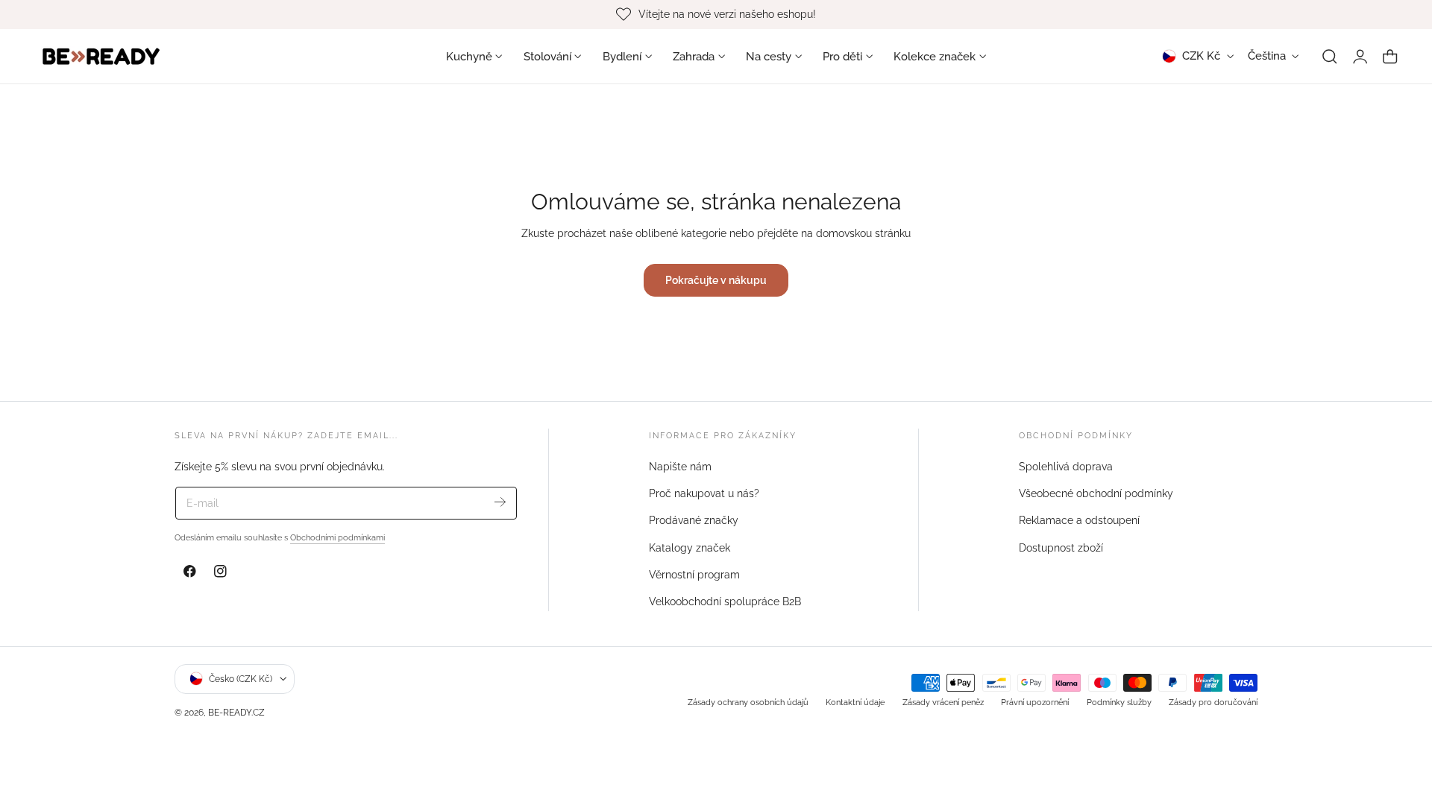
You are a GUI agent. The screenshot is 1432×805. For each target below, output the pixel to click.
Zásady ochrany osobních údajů (748, 701)
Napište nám (680, 467)
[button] (1329, 56)
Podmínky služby (1119, 701)
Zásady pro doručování (1213, 701)
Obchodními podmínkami (337, 537)
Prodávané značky (693, 520)
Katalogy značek (689, 547)
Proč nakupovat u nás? (704, 493)
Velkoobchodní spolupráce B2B (725, 601)
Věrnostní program (694, 575)
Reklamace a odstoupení (1079, 520)
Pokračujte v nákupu (716, 280)
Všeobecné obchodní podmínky (1096, 493)
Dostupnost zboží (1061, 547)
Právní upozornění (1035, 701)
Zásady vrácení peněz (943, 701)
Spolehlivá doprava (1066, 467)
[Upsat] (500, 502)
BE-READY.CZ (236, 711)
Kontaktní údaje (855, 701)
